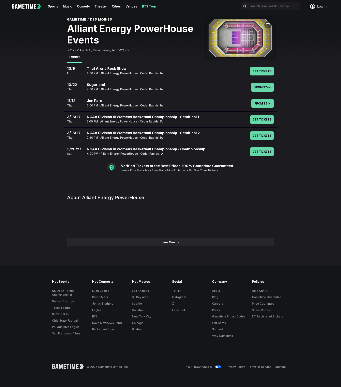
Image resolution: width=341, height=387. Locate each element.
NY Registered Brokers (267, 316)
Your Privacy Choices (199, 366)
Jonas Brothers (102, 303)
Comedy (83, 6)
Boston (137, 329)
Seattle (137, 303)
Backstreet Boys (103, 329)
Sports (53, 6)
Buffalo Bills (60, 314)
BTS (94, 316)
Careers (217, 303)
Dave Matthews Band (107, 323)
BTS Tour (149, 6)
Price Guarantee (263, 303)
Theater (101, 6)
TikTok (176, 290)
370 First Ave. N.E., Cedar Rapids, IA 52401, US (98, 50)
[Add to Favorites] (268, 24)
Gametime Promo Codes (228, 316)
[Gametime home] (29, 6)
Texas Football (62, 307)
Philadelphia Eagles (66, 327)
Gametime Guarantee (267, 297)
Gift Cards (219, 323)
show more (168, 242)
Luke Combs (100, 290)
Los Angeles (140, 290)
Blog (215, 297)
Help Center (260, 290)
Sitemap (280, 366)
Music (67, 6)
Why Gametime (222, 335)
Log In (322, 6)
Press (216, 310)
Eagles (96, 310)
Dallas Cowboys (63, 301)
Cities (116, 6)
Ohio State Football (65, 320)
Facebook (179, 310)
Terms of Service (259, 366)
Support (217, 329)
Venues (131, 6)
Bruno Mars (100, 297)
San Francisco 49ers (66, 333)
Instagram (179, 297)
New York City (141, 316)
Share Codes (261, 310)
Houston (138, 310)
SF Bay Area (140, 297)
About (216, 290)
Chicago (137, 323)
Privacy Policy (235, 366)
